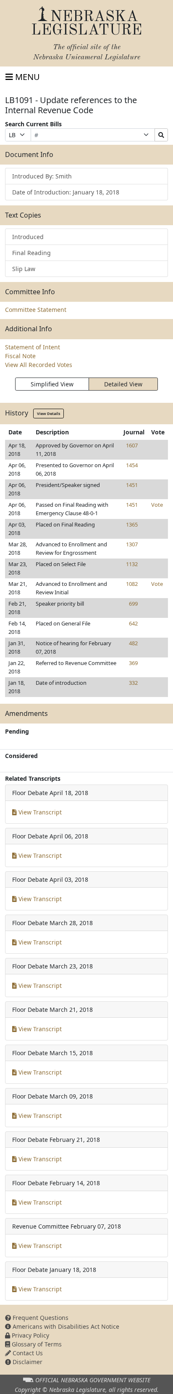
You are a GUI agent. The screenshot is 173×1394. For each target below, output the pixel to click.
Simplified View (52, 384)
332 (133, 682)
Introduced (28, 237)
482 (133, 643)
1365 (132, 524)
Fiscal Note (20, 356)
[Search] (161, 134)
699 (133, 603)
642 (133, 623)
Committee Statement (35, 310)
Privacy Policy (29, 1335)
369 (133, 663)
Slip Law (23, 269)
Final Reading (31, 253)
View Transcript (39, 812)
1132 (132, 564)
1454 (132, 465)
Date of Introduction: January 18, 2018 (65, 192)
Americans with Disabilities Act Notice (65, 1326)
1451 (132, 485)
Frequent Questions (39, 1318)
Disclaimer (26, 1362)
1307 (132, 544)
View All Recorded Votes (38, 365)
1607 (132, 445)
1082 (132, 584)
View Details (48, 413)
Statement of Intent (32, 347)
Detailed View (123, 384)
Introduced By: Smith (42, 176)
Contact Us (27, 1353)
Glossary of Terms (36, 1344)
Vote (157, 504)
